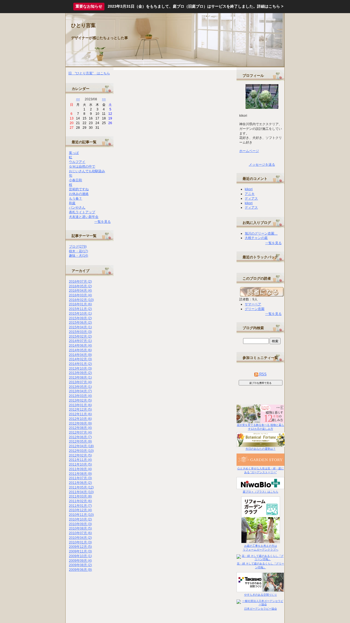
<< (78, 99)
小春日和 (75, 180)
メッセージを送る (262, 164)
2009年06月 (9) (80, 570)
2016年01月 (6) (80, 304)
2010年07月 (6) (80, 533)
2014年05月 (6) (80, 350)
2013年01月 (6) (80, 405)
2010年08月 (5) (80, 528)
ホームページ (249, 151)
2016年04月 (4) (80, 291)
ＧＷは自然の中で (82, 166)
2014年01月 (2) (80, 364)
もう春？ (75, 198)
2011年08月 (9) (80, 474)
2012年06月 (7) (80, 437)
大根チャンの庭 (256, 238)
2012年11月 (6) (80, 414)
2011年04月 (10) (81, 492)
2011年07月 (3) (80, 478)
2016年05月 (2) (80, 286)
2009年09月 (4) (80, 561)
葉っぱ (74, 153)
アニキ (250, 194)
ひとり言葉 (83, 25)
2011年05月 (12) (81, 487)
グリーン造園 (254, 309)
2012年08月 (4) (80, 428)
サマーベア (253, 304)
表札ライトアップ (82, 212)
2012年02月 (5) (80, 455)
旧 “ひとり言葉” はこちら (89, 73)
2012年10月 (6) (80, 419)
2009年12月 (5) (80, 547)
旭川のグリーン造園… (261, 233)
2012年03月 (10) (81, 451)
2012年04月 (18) (81, 446)
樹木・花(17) (78, 251)
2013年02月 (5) (80, 400)
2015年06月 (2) (80, 322)
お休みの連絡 (79, 194)
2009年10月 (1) (80, 556)
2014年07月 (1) (80, 341)
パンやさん (77, 207)
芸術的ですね (79, 189)
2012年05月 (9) (80, 441)
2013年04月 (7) (80, 391)
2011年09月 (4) (80, 469)
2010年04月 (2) (80, 538)
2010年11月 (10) (81, 515)
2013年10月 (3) (80, 368)
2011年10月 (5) (80, 464)
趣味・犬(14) (78, 256)
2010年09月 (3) (80, 524)
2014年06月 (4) (80, 345)
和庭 (72, 203)
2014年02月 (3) (80, 359)
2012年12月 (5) (80, 409)
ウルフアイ (77, 162)
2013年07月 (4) (80, 382)
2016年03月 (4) (80, 295)
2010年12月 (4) (80, 510)
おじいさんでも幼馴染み (87, 171)
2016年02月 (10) (81, 300)
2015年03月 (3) (80, 332)
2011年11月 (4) (80, 460)
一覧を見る (102, 222)
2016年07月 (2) (80, 281)
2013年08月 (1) (80, 377)
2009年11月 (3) (80, 551)
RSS (262, 374)
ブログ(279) (78, 246)
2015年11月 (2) (80, 309)
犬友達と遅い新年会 (83, 217)
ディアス (251, 198)
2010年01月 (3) (80, 542)
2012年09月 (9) (80, 423)
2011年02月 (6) (80, 501)
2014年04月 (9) (80, 355)
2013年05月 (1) (80, 387)
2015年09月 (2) (80, 318)
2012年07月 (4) (80, 432)
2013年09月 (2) (80, 373)
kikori (249, 189)
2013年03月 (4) (80, 396)
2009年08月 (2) (80, 565)
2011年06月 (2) (80, 483)
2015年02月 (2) (80, 336)
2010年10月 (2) (80, 519)
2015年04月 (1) (80, 327)
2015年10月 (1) (80, 313)
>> (104, 99)
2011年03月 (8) (80, 496)
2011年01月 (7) (80, 506)
